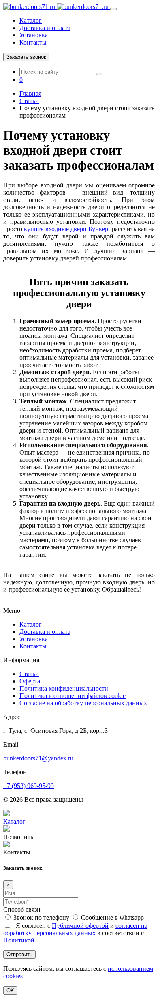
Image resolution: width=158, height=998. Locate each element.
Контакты (33, 42)
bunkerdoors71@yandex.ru (38, 758)
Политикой (18, 940)
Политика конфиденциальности (63, 688)
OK (10, 990)
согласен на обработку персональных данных (75, 929)
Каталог (30, 20)
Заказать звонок (26, 57)
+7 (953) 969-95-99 (28, 785)
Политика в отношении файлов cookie (72, 695)
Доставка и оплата (44, 27)
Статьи (29, 673)
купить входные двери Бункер (66, 228)
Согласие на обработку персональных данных (83, 703)
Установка (33, 35)
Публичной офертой (80, 925)
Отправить (19, 954)
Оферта (29, 681)
